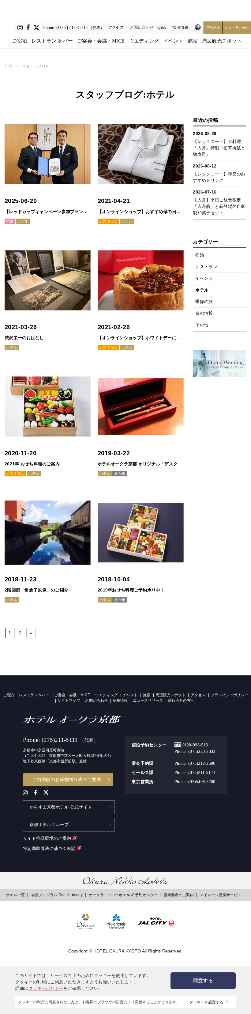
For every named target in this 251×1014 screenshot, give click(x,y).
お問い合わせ (142, 27)
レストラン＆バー (34, 695)
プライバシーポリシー (229, 695)
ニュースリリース (148, 700)
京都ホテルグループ (49, 824)
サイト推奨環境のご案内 (47, 838)
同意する (203, 980)
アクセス (116, 27)
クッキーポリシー (45, 988)
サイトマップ (69, 700)
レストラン (206, 266)
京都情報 (204, 313)
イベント (173, 40)
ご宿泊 (19, 40)
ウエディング (144, 40)
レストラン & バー (52, 40)
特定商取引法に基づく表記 (50, 848)
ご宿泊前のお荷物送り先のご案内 (66, 779)
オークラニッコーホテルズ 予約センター (123, 895)
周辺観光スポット (222, 40)
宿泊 (199, 255)
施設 (193, 40)
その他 (201, 324)
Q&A (161, 27)
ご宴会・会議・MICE (101, 40)
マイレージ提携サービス (220, 895)
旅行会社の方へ (181, 700)
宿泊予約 (213, 27)
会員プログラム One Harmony (57, 895)
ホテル (201, 289)
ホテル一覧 (15, 895)
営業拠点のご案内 (179, 895)
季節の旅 (204, 301)
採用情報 (180, 27)
